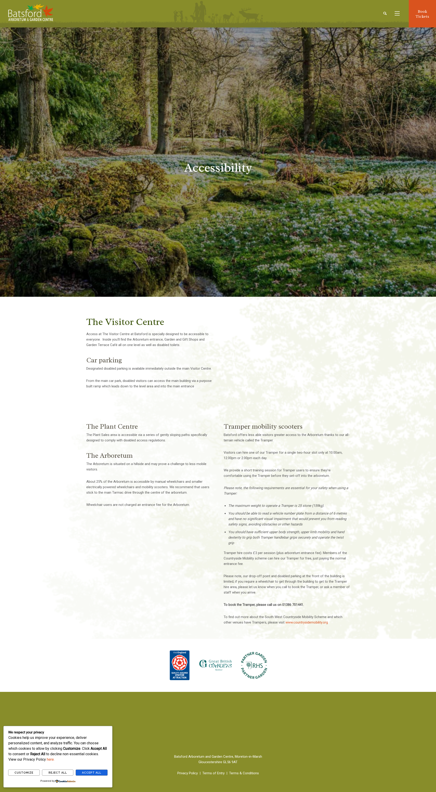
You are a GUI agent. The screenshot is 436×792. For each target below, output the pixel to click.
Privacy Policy (187, 773)
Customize (24, 772)
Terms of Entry (213, 773)
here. (50, 759)
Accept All (91, 772)
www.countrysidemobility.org (306, 622)
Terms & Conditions (244, 773)
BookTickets (422, 14)
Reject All (58, 772)
